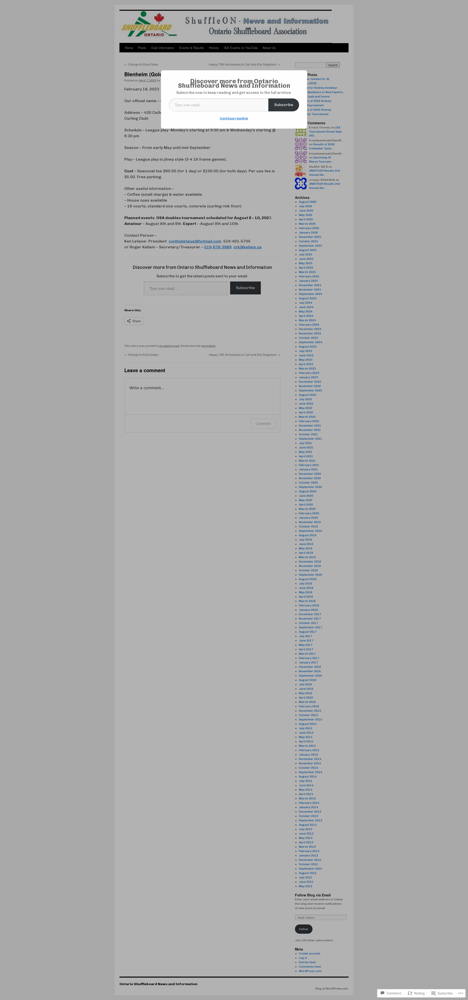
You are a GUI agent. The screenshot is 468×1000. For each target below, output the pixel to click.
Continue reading (234, 118)
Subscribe (283, 104)
